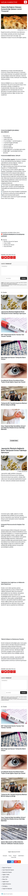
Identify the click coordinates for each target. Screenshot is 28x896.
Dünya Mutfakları (8, 246)
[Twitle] (5, 257)
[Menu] (25, 2)
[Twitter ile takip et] (12, 861)
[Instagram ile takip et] (15, 861)
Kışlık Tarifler (5, 877)
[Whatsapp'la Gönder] (11, 257)
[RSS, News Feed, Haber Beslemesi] (19, 861)
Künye (10, 855)
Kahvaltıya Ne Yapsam (9, 244)
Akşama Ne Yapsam (7, 872)
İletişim (14, 855)
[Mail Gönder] (14, 257)
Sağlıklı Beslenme (6, 884)
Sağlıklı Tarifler (5, 874)
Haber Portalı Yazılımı (8, 893)
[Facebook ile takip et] (9, 861)
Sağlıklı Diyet (5, 881)
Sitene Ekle (13, 857)
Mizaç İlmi (4, 879)
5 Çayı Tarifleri (7, 243)
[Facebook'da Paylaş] (2, 257)
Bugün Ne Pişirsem (6, 867)
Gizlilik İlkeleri (21, 855)
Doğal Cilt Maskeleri (7, 888)
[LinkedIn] (8, 257)
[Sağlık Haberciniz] (9, 2)
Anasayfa (5, 855)
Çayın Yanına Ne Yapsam (8, 870)
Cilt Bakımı (4, 886)
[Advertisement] (14, 54)
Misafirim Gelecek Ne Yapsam (11, 241)
